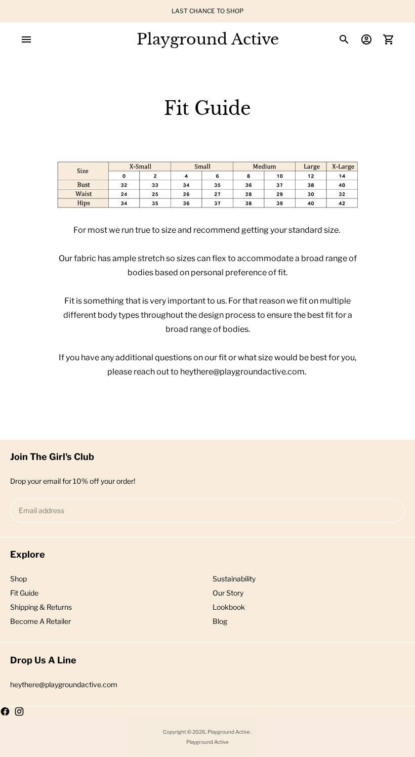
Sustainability (234, 578)
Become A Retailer (40, 621)
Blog (220, 621)
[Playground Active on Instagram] (19, 711)
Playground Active (229, 732)
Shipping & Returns (41, 607)
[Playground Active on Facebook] (5, 711)
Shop (18, 578)
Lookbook (229, 607)
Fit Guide (24, 592)
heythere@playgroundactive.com (63, 684)
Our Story (228, 592)
